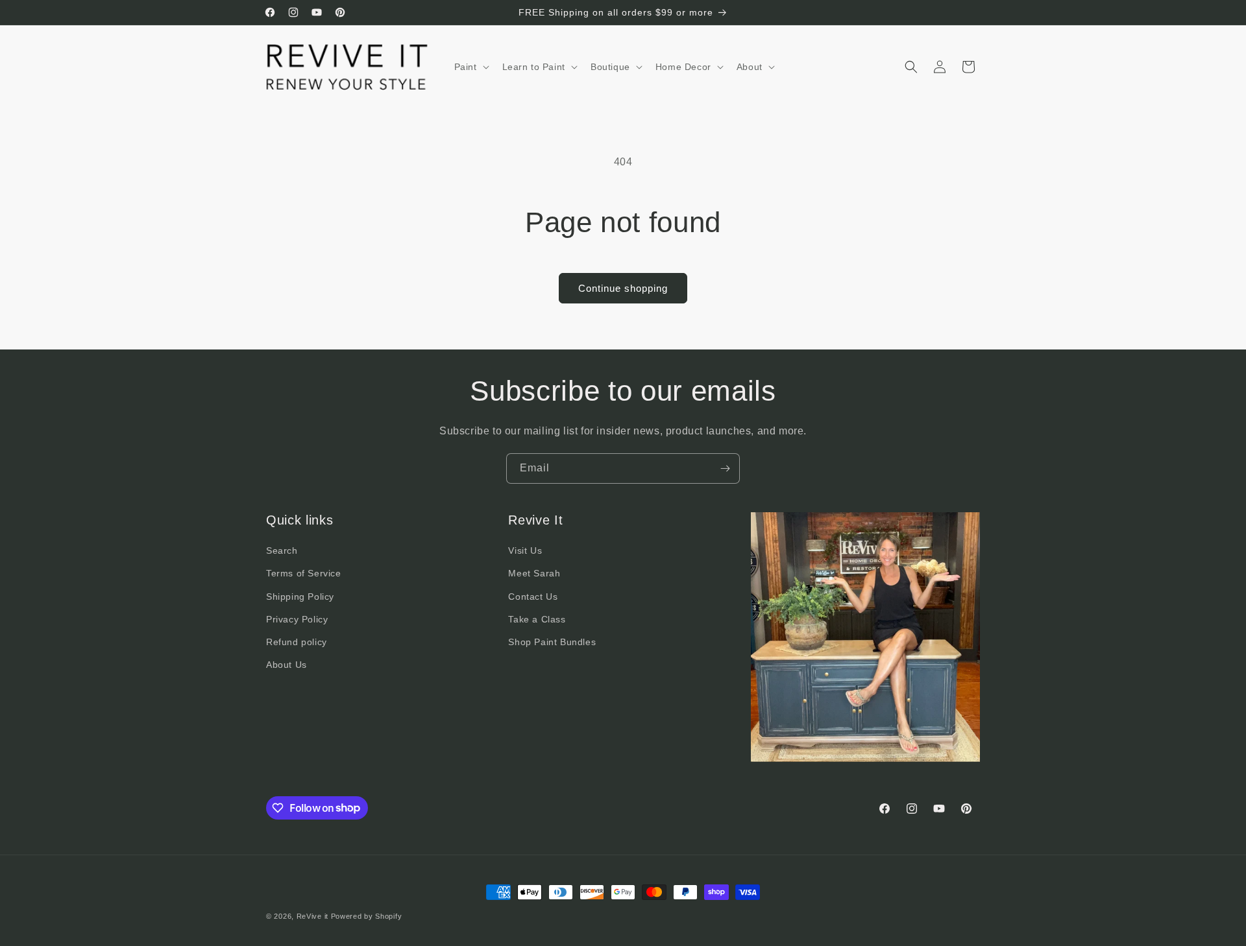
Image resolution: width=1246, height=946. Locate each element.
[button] (470, 66)
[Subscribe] (725, 468)
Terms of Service (303, 574)
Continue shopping (623, 288)
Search (282, 551)
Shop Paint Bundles (552, 642)
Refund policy (296, 642)
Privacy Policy (297, 619)
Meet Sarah (534, 574)
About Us (286, 665)
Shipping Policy (300, 596)
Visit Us (525, 551)
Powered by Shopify (366, 916)
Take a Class (536, 619)
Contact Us (532, 596)
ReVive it (314, 916)
